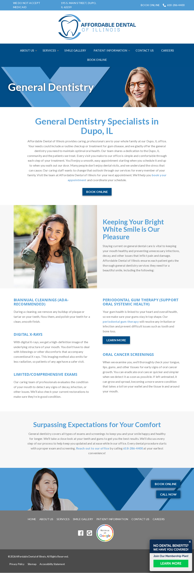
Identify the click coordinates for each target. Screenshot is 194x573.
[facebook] (81, 533)
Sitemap (32, 564)
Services (63, 519)
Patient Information (112, 519)
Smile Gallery (83, 519)
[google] (89, 533)
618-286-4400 (176, 5)
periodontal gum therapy (121, 321)
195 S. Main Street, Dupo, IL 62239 (78, 5)
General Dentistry (51, 87)
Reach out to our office (92, 448)
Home (32, 519)
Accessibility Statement (52, 564)
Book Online (150, 5)
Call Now (168, 494)
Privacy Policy (16, 564)
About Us (46, 519)
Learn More (116, 340)
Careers (159, 519)
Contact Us (140, 519)
